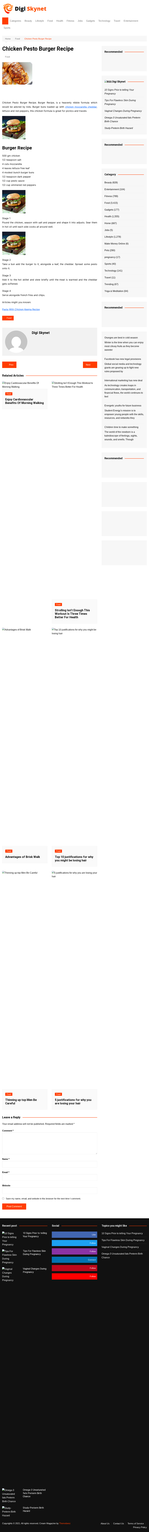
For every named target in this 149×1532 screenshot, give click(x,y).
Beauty (28, 21)
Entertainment (131, 21)
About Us (105, 1523)
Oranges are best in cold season (121, 337)
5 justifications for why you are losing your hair (73, 1101)
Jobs (80, 21)
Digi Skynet (119, 81)
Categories (15, 21)
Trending (109, 284)
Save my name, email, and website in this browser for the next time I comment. (43, 1198)
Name (5, 1159)
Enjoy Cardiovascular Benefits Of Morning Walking (24, 401)
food (9, 318)
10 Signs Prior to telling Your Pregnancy (122, 1233)
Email (5, 1172)
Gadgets (90, 21)
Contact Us (118, 1523)
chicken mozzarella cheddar (81, 106)
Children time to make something (121, 427)
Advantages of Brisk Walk (22, 857)
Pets (106, 250)
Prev (11, 364)
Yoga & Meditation (113, 291)
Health (59, 21)
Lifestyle (39, 21)
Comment (8, 1130)
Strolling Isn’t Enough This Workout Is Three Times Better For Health (72, 613)
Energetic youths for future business (122, 405)
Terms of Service (136, 1523)
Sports (7, 28)
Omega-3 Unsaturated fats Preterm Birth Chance (34, 1493)
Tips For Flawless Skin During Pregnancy (123, 1240)
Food (50, 21)
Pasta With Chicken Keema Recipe (21, 309)
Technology (104, 21)
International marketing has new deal (123, 380)
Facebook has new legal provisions (122, 359)
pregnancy (109, 257)
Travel (117, 21)
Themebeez (65, 1523)
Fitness (70, 21)
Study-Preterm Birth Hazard (118, 128)
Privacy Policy (140, 1527)
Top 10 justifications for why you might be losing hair (74, 858)
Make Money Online (114, 243)
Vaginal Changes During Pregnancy (123, 111)
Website (6, 1185)
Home (107, 223)
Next (88, 364)
